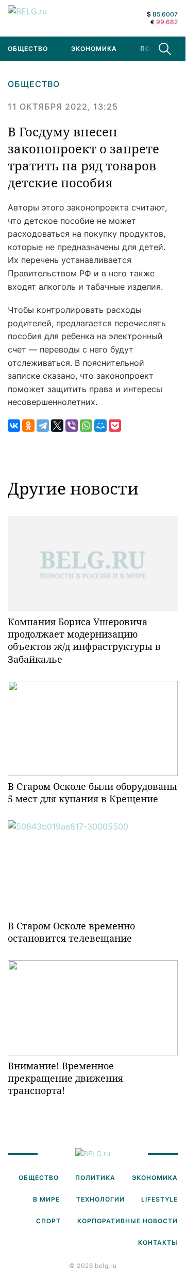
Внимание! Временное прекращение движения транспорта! (65, 1078)
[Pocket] (115, 425)
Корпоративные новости (127, 1221)
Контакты (158, 1242)
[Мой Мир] (100, 425)
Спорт (48, 1221)
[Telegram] (43, 425)
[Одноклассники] (28, 425)
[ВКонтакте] (14, 425)
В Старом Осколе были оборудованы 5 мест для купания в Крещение (92, 792)
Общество (34, 84)
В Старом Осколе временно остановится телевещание (71, 932)
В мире (46, 1199)
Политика (95, 1178)
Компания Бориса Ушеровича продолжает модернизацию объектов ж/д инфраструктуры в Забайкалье (84, 640)
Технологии (100, 1199)
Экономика (94, 48)
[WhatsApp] (86, 425)
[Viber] (71, 425)
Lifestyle (159, 1199)
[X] (57, 425)
